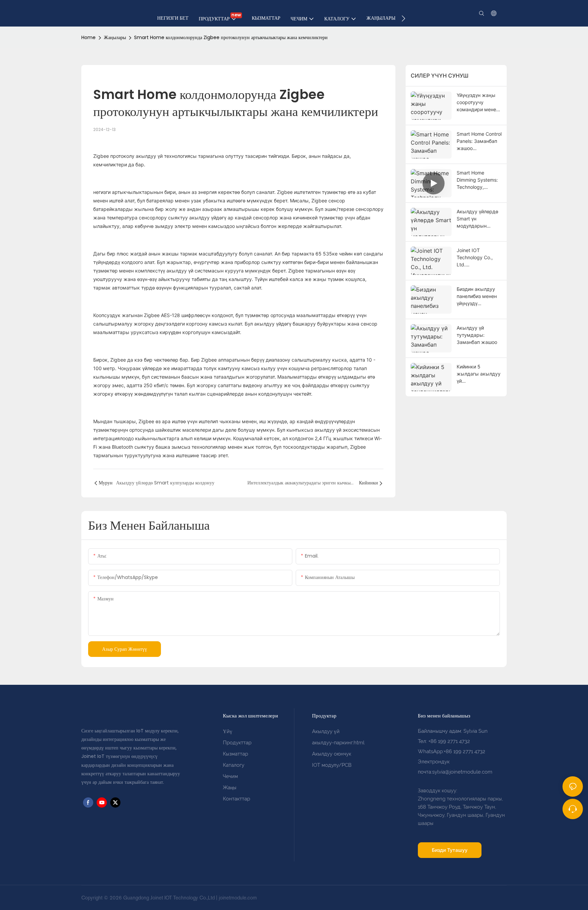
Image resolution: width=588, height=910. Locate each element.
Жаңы (229, 787)
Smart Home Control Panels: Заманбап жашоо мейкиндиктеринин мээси (479, 141)
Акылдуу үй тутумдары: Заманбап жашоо (477, 335)
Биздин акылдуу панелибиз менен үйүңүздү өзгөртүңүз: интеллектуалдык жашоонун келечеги (477, 296)
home (88, 37)
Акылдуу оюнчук (331, 754)
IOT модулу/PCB (332, 765)
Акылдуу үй (326, 731)
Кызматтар (235, 754)
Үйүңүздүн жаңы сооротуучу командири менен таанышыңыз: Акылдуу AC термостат (478, 102)
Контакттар (236, 799)
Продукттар (237, 743)
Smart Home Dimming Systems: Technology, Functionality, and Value (477, 180)
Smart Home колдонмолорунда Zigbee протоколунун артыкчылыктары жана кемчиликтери (231, 37)
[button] (403, 18)
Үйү (227, 731)
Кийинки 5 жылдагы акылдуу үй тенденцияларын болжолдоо (479, 374)
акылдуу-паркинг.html (338, 743)
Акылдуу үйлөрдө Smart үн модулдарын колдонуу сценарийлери (477, 219)
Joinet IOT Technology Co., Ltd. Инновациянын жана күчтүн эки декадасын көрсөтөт (476, 257)
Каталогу (233, 765)
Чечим (230, 776)
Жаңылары (115, 37)
